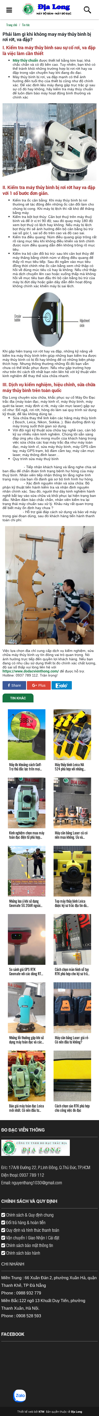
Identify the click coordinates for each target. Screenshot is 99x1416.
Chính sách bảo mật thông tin (29, 1245)
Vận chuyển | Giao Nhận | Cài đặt (32, 1237)
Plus (41, 685)
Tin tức (26, 25)
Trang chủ (11, 25)
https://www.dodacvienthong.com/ (31, 671)
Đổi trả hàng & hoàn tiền (25, 1222)
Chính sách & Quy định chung (29, 1214)
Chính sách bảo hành (22, 1253)
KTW (41, 1411)
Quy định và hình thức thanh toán (32, 1230)
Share (16, 685)
